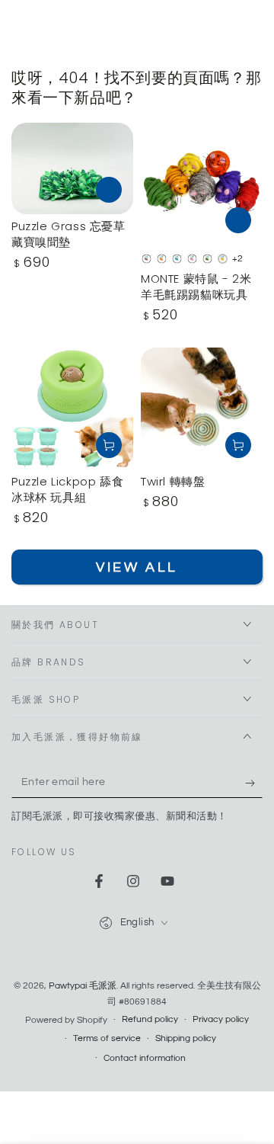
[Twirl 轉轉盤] (202, 408)
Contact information (145, 1058)
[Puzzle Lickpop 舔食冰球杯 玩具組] (72, 408)
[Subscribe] (254, 783)
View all (137, 567)
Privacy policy (221, 1019)
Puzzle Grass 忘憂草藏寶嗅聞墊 (68, 234)
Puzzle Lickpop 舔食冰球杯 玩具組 (67, 489)
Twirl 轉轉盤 (173, 481)
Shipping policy (185, 1038)
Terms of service (107, 1038)
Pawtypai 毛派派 (82, 986)
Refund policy (150, 1019)
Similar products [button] (109, 190)
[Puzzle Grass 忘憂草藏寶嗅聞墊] (72, 168)
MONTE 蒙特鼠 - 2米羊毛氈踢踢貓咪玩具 (196, 287)
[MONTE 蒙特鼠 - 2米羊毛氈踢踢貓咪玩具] (202, 184)
